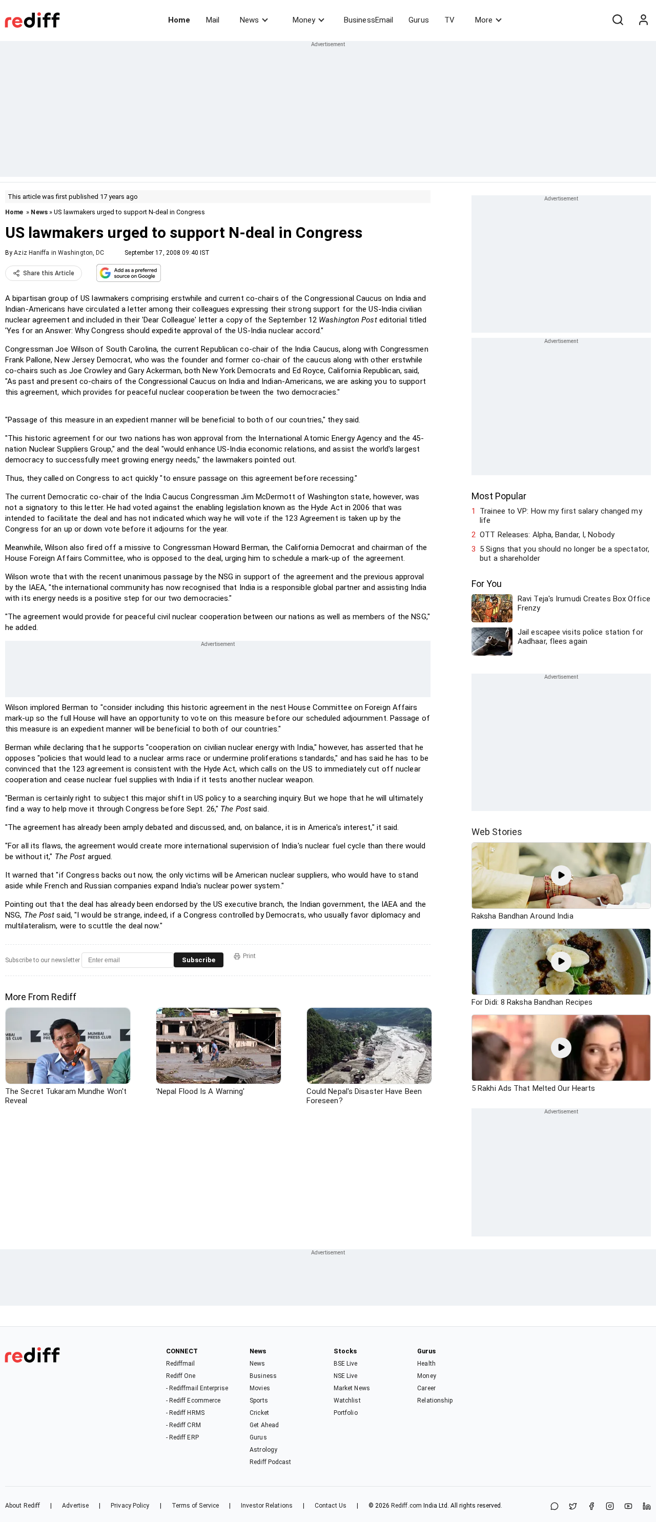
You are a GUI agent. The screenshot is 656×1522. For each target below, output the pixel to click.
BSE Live (346, 1363)
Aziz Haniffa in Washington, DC (59, 252)
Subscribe (198, 960)
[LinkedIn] (647, 1507)
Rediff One (181, 1375)
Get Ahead (264, 1425)
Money (304, 20)
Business (263, 1375)
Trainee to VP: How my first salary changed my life (561, 515)
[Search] (617, 20)
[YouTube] (628, 1507)
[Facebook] (591, 1507)
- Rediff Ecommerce (193, 1400)
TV (449, 20)
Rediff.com (406, 1505)
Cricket (259, 1412)
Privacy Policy (130, 1505)
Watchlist (347, 1400)
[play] (561, 875)
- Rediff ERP (182, 1437)
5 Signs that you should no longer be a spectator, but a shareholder (564, 553)
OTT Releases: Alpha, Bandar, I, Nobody (547, 534)
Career (426, 1388)
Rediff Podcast (270, 1462)
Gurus (418, 20)
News (249, 20)
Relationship (435, 1400)
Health (426, 1363)
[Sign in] (643, 20)
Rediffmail (180, 1363)
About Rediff (22, 1505)
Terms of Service (195, 1505)
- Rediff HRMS (185, 1412)
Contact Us (330, 1505)
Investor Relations (267, 1505)
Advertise (75, 1505)
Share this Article (48, 273)
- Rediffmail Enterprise (197, 1388)
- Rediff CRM (183, 1425)
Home (179, 20)
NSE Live (346, 1375)
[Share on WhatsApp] (554, 1507)
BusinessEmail (368, 20)
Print (249, 956)
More (484, 20)
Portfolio (346, 1412)
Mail (212, 20)
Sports (259, 1400)
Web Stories (496, 831)
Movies (260, 1388)
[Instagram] (610, 1507)
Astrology (263, 1449)
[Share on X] (573, 1507)
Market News (352, 1388)
